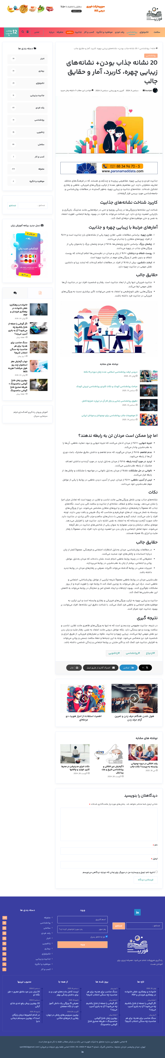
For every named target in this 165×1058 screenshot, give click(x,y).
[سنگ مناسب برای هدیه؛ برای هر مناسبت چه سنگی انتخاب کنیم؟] (39, 347)
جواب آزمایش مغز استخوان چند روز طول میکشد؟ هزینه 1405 (17, 367)
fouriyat (148, 90)
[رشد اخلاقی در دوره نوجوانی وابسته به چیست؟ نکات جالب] (143, 752)
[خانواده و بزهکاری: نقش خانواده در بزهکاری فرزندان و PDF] (39, 309)
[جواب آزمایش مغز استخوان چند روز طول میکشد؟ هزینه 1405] (39, 366)
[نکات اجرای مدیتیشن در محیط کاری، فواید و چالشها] (75, 754)
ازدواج (149, 653)
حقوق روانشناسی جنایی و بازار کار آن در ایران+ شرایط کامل (109, 401)
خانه (153, 48)
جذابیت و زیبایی (43, 959)
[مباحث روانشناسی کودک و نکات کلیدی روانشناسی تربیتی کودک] (149, 391)
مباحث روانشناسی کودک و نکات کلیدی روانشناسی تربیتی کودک (106, 386)
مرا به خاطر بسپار (98, 937)
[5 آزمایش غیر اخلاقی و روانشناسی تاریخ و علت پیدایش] (109, 754)
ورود (82, 944)
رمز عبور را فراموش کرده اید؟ (70, 929)
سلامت (157, 32)
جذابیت (74, 32)
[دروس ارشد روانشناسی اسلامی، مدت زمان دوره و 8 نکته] (149, 376)
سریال (36, 416)
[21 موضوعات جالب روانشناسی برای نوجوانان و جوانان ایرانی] (149, 420)
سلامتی (47, 928)
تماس (36, 32)
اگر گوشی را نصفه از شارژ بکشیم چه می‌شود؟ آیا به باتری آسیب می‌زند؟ (17, 329)
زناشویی (113, 653)
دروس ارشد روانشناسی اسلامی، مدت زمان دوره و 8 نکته (110, 372)
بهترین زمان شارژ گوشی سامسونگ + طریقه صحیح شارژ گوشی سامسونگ (18, 385)
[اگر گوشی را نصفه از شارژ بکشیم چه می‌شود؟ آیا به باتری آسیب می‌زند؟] (39, 328)
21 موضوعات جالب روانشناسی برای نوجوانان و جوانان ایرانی (109, 415)
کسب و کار (89, 32)
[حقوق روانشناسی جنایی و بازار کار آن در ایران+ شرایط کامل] (149, 405)
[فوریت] (154, 13)
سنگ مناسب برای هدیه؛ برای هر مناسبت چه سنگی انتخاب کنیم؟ (18, 348)
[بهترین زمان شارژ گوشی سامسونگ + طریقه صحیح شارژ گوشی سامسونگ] (39, 385)
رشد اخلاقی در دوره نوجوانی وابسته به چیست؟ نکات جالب (144, 765)
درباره (51, 32)
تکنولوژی (144, 32)
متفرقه (60, 32)
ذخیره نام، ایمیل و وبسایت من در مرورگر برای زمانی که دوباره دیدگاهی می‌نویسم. (118, 872)
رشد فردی (119, 32)
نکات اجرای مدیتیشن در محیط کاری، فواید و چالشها (75, 768)
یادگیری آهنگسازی (26, 412)
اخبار (48, 938)
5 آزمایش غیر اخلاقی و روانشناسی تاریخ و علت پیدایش (113, 770)
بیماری (47, 949)
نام (155, 845)
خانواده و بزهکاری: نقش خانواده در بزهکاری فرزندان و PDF (18, 310)
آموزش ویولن (42, 412)
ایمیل (154, 858)
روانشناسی (131, 32)
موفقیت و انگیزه (104, 32)
